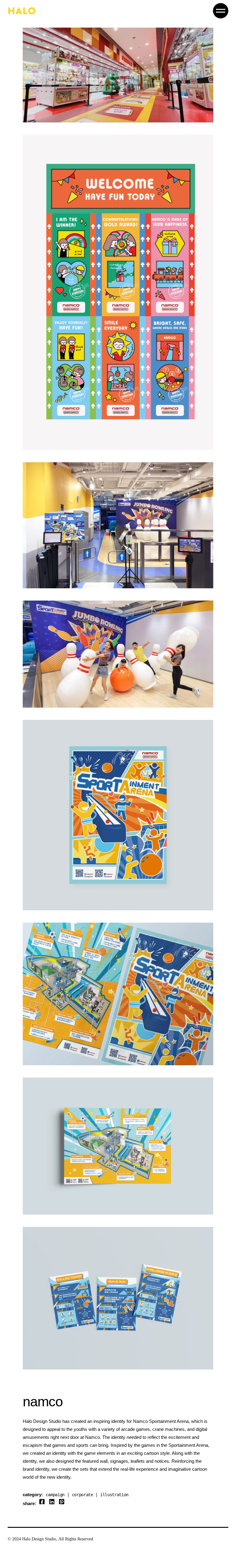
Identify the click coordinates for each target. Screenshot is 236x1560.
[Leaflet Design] (118, 994)
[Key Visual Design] (118, 815)
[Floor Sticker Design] (118, 75)
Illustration (114, 1494)
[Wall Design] (118, 525)
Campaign (55, 1494)
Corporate (82, 1494)
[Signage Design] (118, 1298)
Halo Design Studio (39, 1539)
